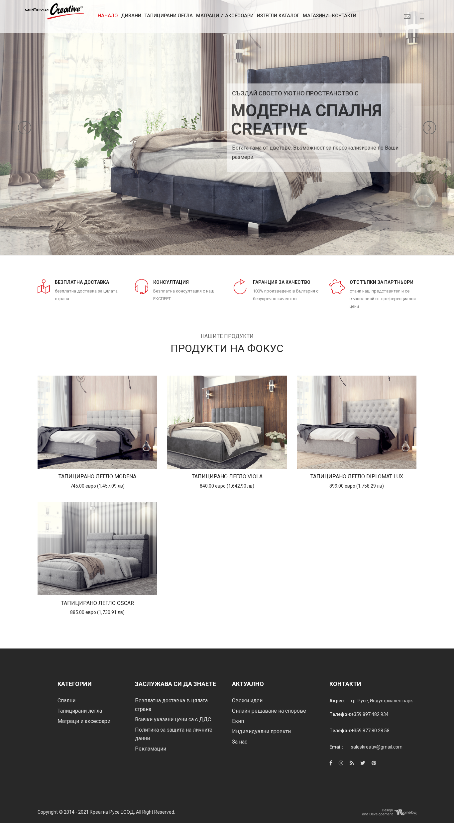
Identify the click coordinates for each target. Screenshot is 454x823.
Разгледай (97, 422)
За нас (239, 742)
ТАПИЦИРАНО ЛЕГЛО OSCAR (97, 603)
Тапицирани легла (169, 16)
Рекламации (150, 749)
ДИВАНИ (131, 16)
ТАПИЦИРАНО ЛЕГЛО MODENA (97, 476)
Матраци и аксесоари (83, 721)
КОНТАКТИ (344, 16)
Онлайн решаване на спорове (269, 711)
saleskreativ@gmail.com (376, 747)
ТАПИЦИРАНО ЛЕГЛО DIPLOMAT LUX (356, 476)
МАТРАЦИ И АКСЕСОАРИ (225, 16)
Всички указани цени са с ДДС (173, 719)
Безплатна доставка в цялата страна (171, 704)
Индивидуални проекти (261, 731)
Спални (66, 700)
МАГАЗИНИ (316, 16)
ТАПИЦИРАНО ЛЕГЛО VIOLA (227, 476)
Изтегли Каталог (278, 16)
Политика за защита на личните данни (173, 734)
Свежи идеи (247, 700)
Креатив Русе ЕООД (112, 812)
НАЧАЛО (108, 16)
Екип (238, 721)
